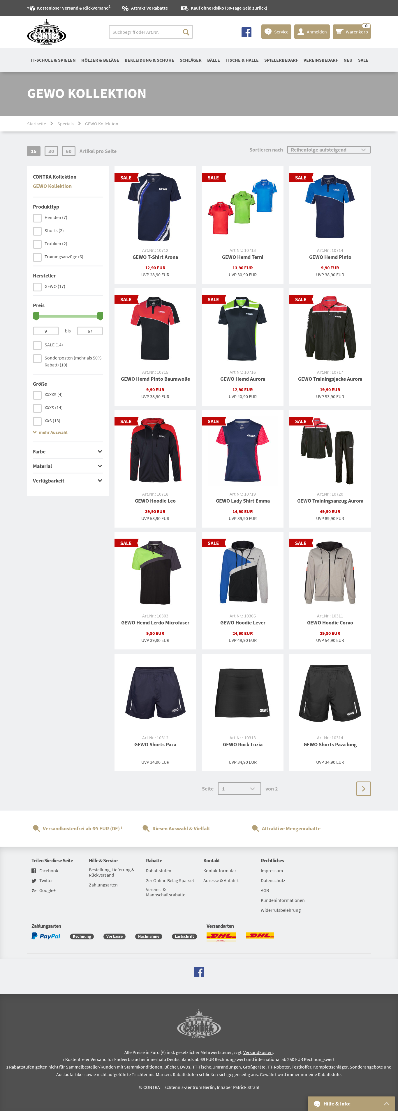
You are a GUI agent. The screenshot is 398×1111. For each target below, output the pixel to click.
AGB (265, 890)
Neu (348, 60)
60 (69, 151)
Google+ (47, 890)
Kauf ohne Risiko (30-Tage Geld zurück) (229, 8)
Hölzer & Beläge (100, 60)
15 (34, 151)
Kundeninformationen (283, 900)
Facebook (48, 870)
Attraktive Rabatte (149, 8)
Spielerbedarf (281, 60)
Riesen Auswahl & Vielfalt (181, 828)
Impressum (272, 870)
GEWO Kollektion (52, 186)
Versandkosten (258, 1052)
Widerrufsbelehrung (281, 910)
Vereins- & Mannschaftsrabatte (165, 892)
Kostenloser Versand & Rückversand (73, 7)
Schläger (191, 60)
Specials (65, 124)
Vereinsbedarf (321, 60)
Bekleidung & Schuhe (149, 60)
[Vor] (363, 788)
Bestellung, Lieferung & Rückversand (111, 872)
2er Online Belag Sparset (170, 880)
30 (51, 151)
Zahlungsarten (103, 884)
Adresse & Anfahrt (221, 880)
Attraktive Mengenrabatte (291, 828)
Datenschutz (273, 880)
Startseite (36, 124)
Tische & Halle (242, 60)
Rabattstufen (158, 870)
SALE (363, 60)
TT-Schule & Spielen (53, 60)
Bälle (213, 60)
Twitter (46, 880)
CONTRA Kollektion (54, 176)
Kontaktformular (219, 870)
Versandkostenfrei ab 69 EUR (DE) (81, 828)
